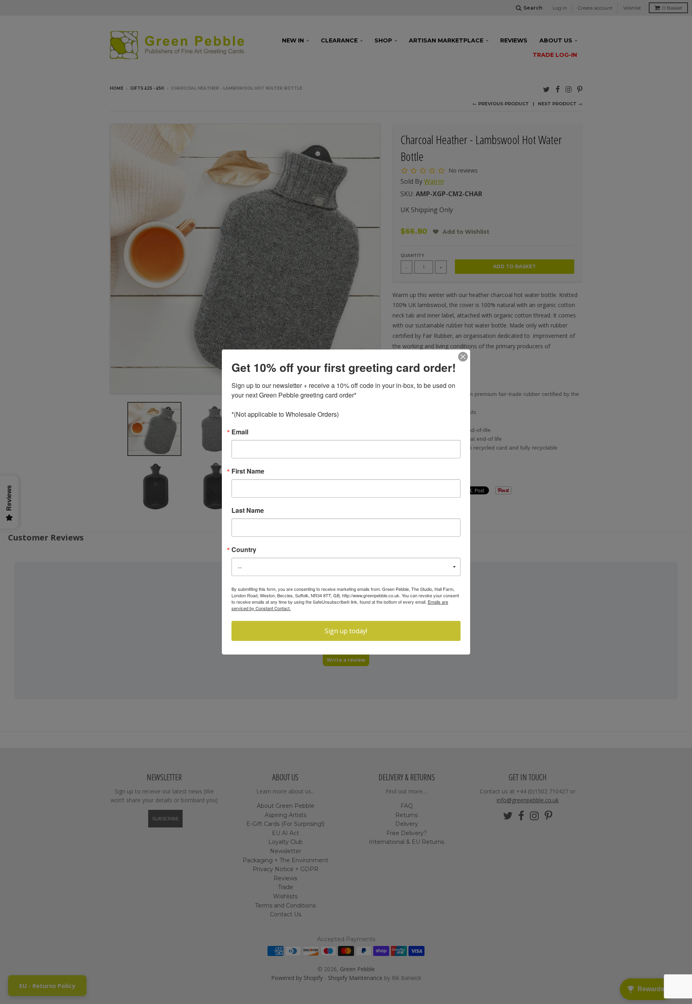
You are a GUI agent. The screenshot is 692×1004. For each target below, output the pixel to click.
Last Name (247, 510)
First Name (247, 471)
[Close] (463, 356)
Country (243, 549)
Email (239, 432)
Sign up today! (346, 630)
